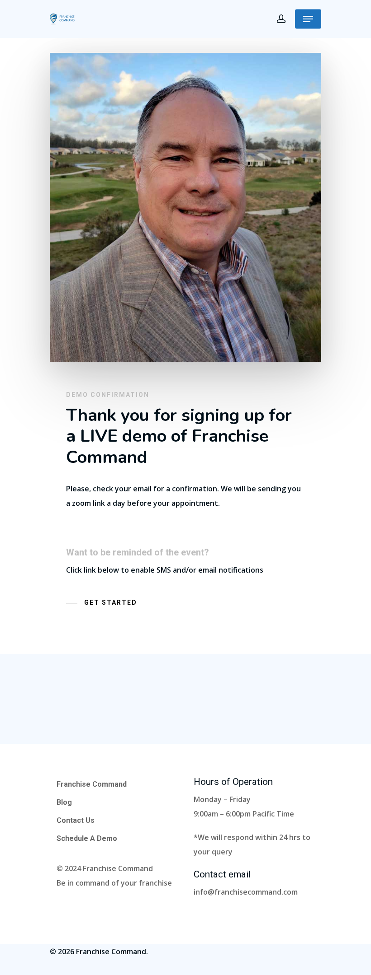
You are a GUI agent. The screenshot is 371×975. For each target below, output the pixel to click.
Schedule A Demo (87, 838)
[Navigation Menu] (308, 18)
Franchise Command (92, 784)
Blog (64, 802)
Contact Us (76, 820)
